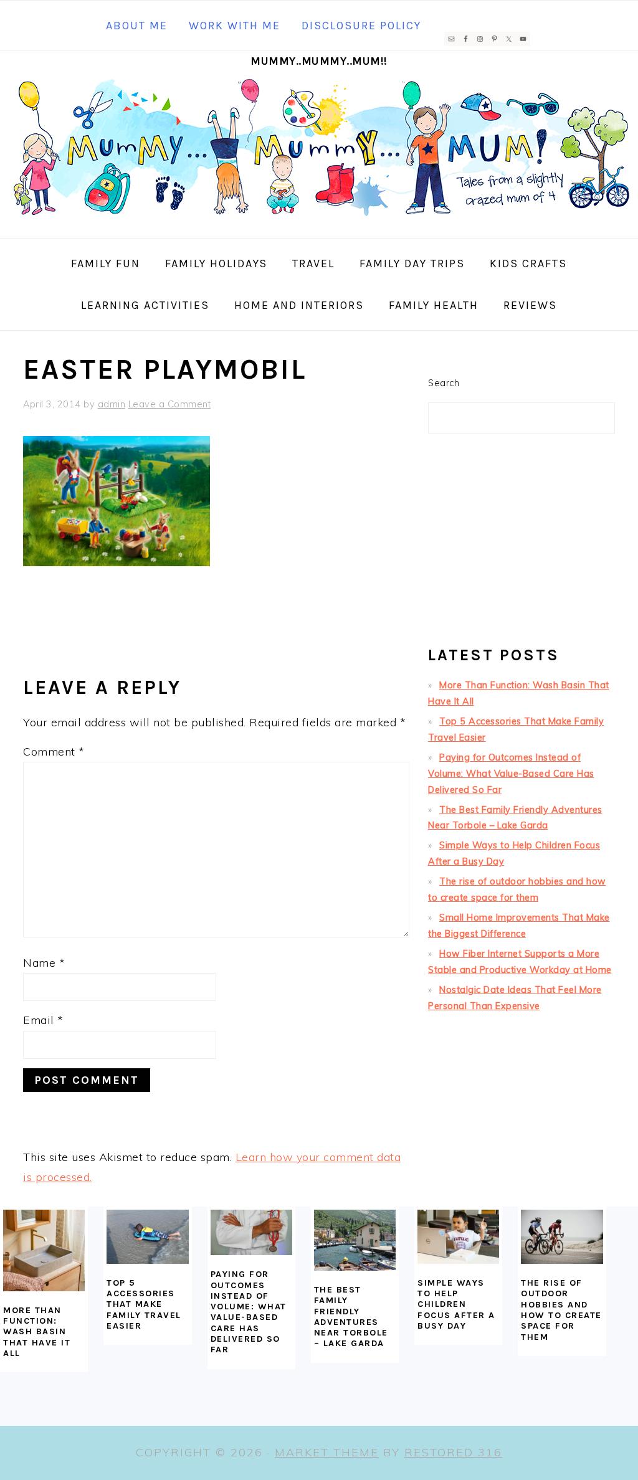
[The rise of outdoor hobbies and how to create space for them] (561, 1237)
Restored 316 (453, 1452)
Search (443, 383)
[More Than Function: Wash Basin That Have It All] (44, 1250)
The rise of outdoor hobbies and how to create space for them (561, 1310)
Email (43, 1020)
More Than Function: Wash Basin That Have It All (36, 1332)
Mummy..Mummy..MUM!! (319, 61)
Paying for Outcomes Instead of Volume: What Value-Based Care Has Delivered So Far (511, 773)
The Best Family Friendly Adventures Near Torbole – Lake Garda (351, 1316)
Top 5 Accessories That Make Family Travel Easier (144, 1304)
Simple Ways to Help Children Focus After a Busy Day (456, 1304)
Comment (54, 751)
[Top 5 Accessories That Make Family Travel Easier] (147, 1237)
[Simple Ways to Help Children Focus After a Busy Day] (458, 1237)
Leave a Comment (169, 404)
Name (44, 963)
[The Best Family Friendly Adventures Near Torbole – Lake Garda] (355, 1240)
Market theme (327, 1452)
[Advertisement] (521, 545)
